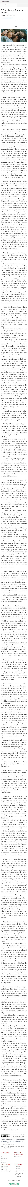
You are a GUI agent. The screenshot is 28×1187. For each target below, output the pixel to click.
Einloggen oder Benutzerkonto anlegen (6, 1170)
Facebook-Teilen (19, 26)
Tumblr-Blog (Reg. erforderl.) (18, 1174)
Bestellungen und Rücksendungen (4, 1167)
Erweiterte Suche (18, 1156)
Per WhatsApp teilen (25, 26)
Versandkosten (4, 1158)
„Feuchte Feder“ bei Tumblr (19, 1171)
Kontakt (2, 1160)
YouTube (18, 1168)
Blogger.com (18, 1176)
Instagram (18, 1166)
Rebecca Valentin (8, 18)
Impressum (3, 1162)
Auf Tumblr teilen (22, 26)
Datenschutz (3, 1156)
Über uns (3, 1155)
